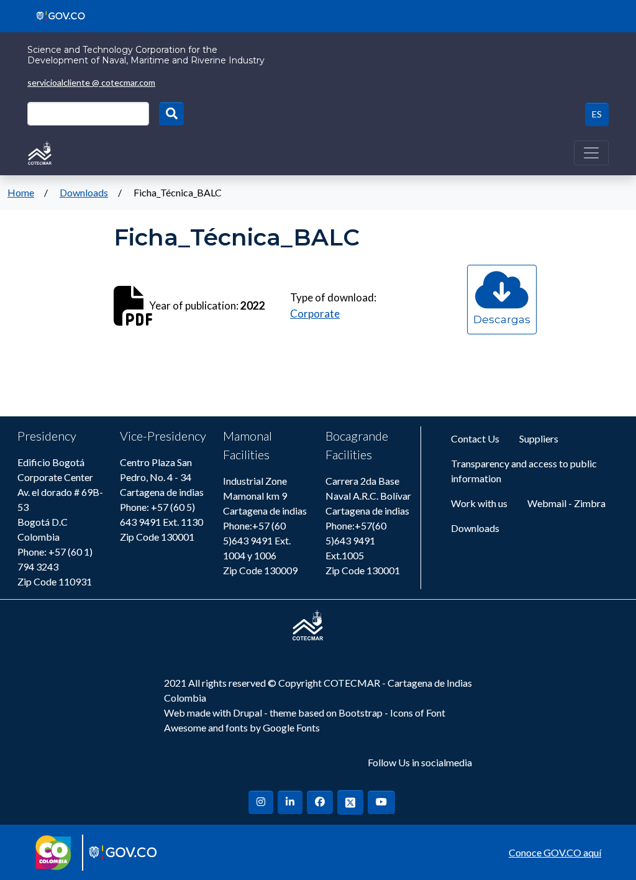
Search (171, 114)
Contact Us (475, 438)
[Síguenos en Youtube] (381, 802)
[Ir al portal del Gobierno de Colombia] (56, 15)
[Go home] (39, 151)
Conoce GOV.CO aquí (555, 852)
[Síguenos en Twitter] (350, 802)
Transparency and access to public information (524, 470)
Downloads (84, 192)
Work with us (479, 503)
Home (20, 192)
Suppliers (538, 438)
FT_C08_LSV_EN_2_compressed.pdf (502, 331)
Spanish (597, 114)
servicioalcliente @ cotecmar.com (91, 82)
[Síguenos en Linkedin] (290, 802)
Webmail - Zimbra (566, 503)
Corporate (315, 313)
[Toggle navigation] (591, 152)
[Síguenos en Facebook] (320, 802)
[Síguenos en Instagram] (260, 802)
